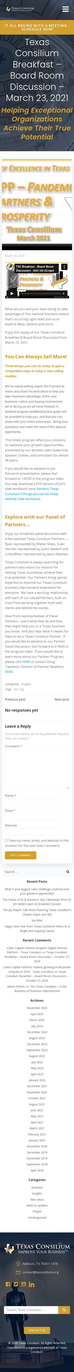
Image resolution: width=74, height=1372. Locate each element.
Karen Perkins (16, 986)
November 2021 (37, 1092)
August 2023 (37, 1038)
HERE (26, 662)
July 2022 (37, 1062)
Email (10, 810)
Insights (26, 684)
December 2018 (37, 1152)
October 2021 (37, 1098)
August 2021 (37, 1104)
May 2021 (37, 1116)
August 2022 (37, 1056)
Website (11, 825)
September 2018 (37, 1164)
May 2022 (37, 1068)
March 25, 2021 (15, 256)
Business (37, 1187)
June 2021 (37, 1110)
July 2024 (37, 1026)
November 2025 (37, 1008)
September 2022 (37, 1050)
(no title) (37, 920)
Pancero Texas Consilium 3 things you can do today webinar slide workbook (32, 494)
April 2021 (37, 1122)
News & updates (37, 1205)
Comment (13, 746)
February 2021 (37, 1134)
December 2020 (37, 1146)
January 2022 (37, 1080)
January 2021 (37, 1140)
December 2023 (37, 1032)
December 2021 (37, 1086)
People (37, 1211)
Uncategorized (37, 1217)
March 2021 (37, 1128)
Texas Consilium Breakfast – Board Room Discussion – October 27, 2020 (37, 956)
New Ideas (37, 1199)
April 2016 (37, 1170)
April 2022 (37, 1074)
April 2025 (37, 1014)
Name (10, 795)
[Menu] (64, 9)
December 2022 (37, 1044)
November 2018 (37, 1158)
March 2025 (37, 1020)
